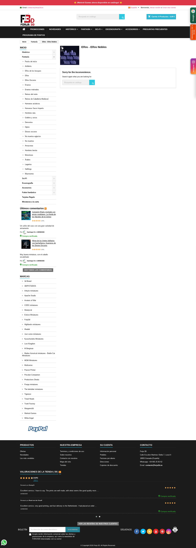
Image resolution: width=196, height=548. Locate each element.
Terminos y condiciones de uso (72, 451)
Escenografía (113, 29)
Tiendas (63, 465)
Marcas (25, 276)
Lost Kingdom (29, 344)
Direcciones (104, 462)
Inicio (23, 47)
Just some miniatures (32, 334)
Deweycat (28, 310)
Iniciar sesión (155, 8)
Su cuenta (106, 445)
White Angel (29, 418)
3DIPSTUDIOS (30, 286)
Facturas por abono (107, 458)
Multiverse (28, 365)
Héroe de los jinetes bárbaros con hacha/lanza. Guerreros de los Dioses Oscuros (44, 243)
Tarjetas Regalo (28, 197)
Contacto (146, 445)
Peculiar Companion (32, 375)
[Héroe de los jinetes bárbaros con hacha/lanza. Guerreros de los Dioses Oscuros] (26, 244)
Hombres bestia (31, 150)
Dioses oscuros (31, 132)
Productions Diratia (31, 380)
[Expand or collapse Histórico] (54, 52)
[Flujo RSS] (60, 472)
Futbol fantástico (29, 192)
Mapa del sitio (65, 462)
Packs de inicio (31, 62)
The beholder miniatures (33, 389)
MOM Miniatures (30, 360)
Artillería (28, 66)
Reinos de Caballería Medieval (36, 99)
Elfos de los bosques (33, 71)
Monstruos (29, 155)
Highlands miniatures (32, 324)
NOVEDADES (55, 29)
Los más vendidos (27, 458)
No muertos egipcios (33, 136)
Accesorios (131, 29)
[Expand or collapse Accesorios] (54, 188)
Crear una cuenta (169, 8)
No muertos (29, 141)
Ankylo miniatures (31, 291)
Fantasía (85, 29)
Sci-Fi (98, 29)
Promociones (37, 29)
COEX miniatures (31, 305)
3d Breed (27, 281)
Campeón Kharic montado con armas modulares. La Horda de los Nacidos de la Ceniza (44, 214)
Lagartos (28, 164)
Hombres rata (30, 113)
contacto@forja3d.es (35, 8)
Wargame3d (29, 408)
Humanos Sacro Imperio (34, 108)
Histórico (71, 29)
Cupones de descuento (109, 465)
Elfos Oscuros (30, 80)
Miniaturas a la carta (30, 202)
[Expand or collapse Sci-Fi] (54, 178)
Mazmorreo (29, 174)
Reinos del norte (31, 94)
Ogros (27, 127)
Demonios (29, 122)
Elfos (27, 76)
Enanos (28, 85)
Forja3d (27, 320)
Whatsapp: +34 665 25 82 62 (151, 462)
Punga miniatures (31, 384)
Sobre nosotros (66, 455)
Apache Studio (30, 296)
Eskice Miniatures (31, 315)
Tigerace (27, 394)
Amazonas (29, 146)
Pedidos (103, 455)
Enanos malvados (32, 90)
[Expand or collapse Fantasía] (54, 57)
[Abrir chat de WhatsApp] (4, 542)
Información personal (108, 451)
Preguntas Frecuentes (155, 29)
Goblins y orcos (31, 118)
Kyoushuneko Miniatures (33, 339)
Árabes (27, 160)
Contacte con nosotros (68, 458)
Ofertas (23, 451)
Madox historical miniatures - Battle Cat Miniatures (38, 354)
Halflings (28, 169)
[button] (193, 32)
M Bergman (28, 348)
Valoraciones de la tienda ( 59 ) (39, 472)
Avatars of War (30, 300)
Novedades (24, 455)
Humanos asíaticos (32, 104)
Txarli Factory (29, 404)
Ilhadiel (27, 329)
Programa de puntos (34, 35)
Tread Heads (29, 399)
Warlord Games (30, 413)
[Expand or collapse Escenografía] (54, 183)
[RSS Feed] (45, 208)
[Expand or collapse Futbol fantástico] (54, 192)
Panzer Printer (29, 370)
